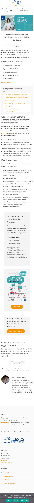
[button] (2, 3)
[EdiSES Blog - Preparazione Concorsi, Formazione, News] (17, 3)
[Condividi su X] (17, 362)
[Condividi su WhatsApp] (10, 362)
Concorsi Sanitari (22, 9)
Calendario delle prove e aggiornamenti (13, 110)
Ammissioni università (10, 483)
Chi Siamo (6, 472)
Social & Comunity (9, 476)
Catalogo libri (7, 480)
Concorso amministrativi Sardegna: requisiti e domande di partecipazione (17, 96)
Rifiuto (16, 500)
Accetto (9, 500)
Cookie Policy (24, 500)
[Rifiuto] (31, 498)
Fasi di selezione (10, 100)
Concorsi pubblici (11, 9)
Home (3, 9)
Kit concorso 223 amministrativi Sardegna (15, 104)
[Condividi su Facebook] (13, 362)
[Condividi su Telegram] (23, 362)
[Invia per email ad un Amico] (20, 362)
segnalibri (26, 370)
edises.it (3, 460)
